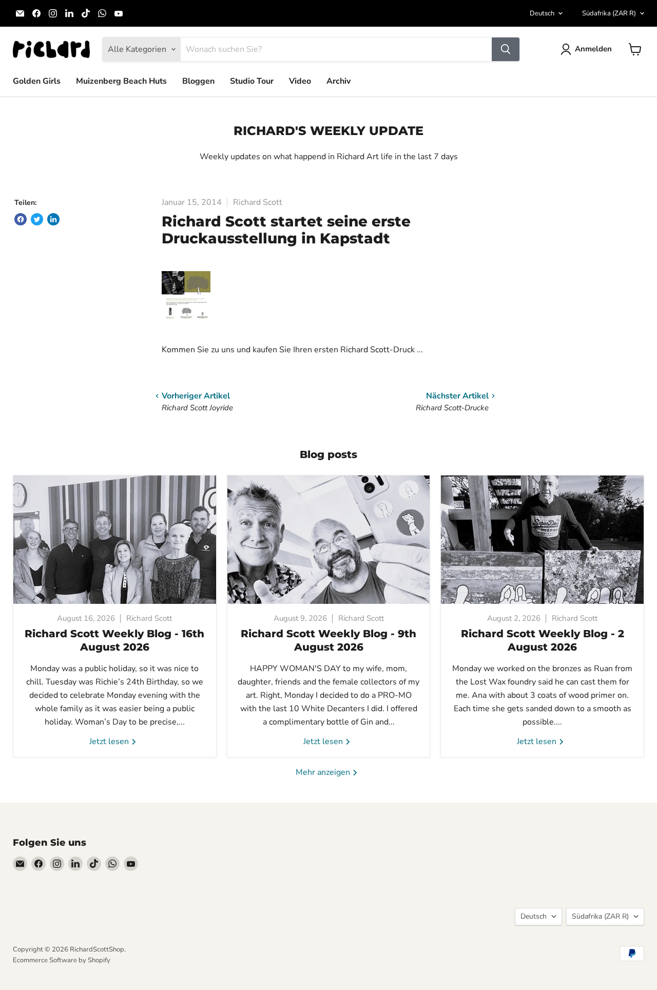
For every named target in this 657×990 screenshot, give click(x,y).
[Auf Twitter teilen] (37, 219)
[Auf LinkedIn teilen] (53, 219)
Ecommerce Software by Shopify (61, 960)
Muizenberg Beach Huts (121, 81)
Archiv (338, 81)
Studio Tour (252, 81)
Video (300, 81)
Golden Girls (37, 81)
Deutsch (542, 13)
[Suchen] (505, 49)
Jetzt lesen (110, 741)
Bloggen (198, 81)
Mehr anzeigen (324, 772)
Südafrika (609, 13)
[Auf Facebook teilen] (20, 219)
